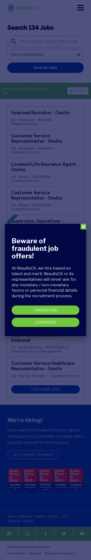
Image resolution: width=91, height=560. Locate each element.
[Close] (83, 226)
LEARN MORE (45, 322)
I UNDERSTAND (45, 310)
